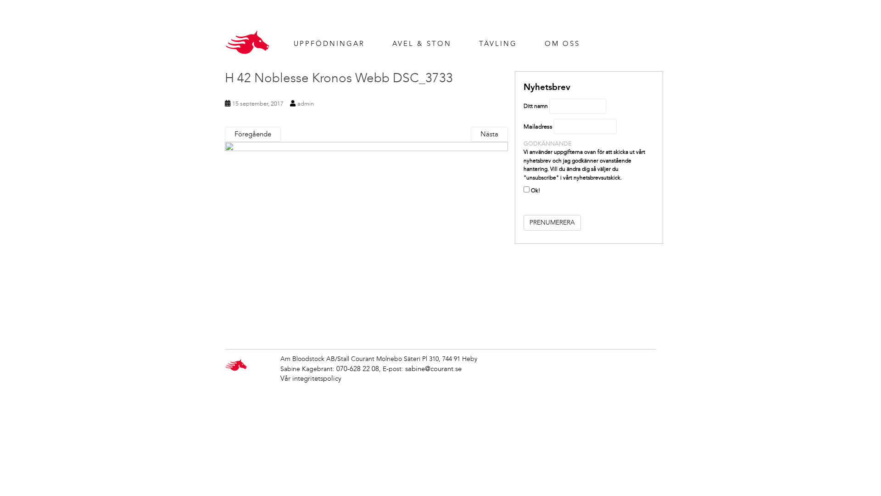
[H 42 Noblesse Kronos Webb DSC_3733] (366, 235)
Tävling (498, 43)
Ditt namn (536, 106)
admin (305, 103)
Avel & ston (422, 43)
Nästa (489, 134)
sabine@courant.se (433, 369)
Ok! (535, 190)
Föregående (252, 134)
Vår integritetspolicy (310, 378)
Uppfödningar (329, 43)
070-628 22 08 (357, 369)
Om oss (562, 43)
